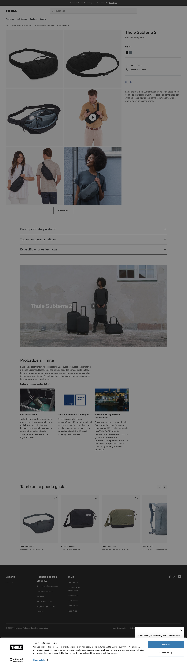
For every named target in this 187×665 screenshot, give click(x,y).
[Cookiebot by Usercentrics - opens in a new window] (16, 660)
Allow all (166, 644)
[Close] (181, 630)
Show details (39, 660)
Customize (164, 652)
